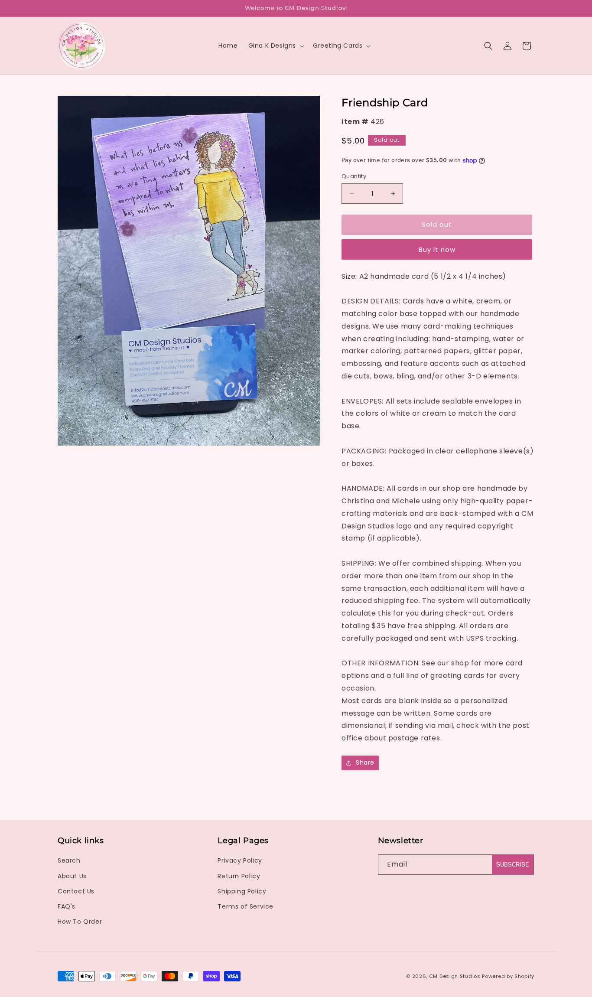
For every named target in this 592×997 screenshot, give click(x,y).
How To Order (80, 921)
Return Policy (239, 876)
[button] (275, 45)
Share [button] (365, 762)
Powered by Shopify (508, 976)
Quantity (354, 176)
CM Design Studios (455, 976)
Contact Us (76, 891)
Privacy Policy (240, 860)
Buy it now (437, 249)
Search (69, 860)
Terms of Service (245, 906)
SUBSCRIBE (512, 864)
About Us (72, 876)
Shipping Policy (242, 891)
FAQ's (66, 906)
